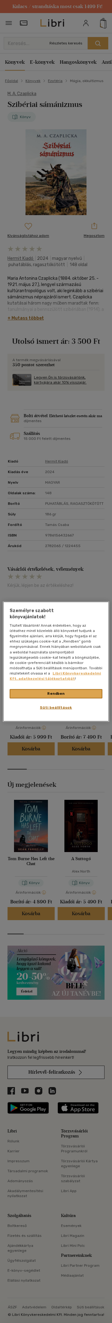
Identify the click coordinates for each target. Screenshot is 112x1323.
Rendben (56, 693)
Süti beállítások (56, 707)
